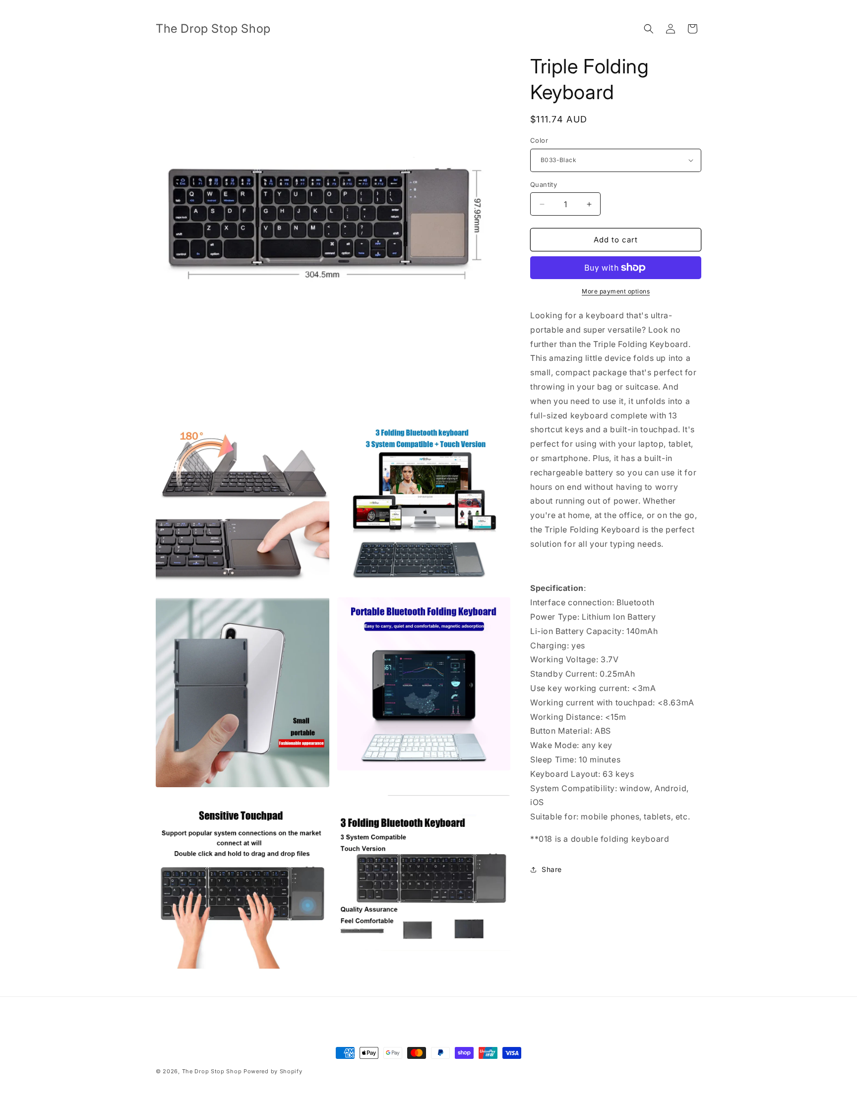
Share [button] (552, 869)
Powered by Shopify (273, 1071)
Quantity (543, 184)
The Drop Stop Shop (212, 1071)
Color (539, 140)
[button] (649, 29)
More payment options (616, 291)
